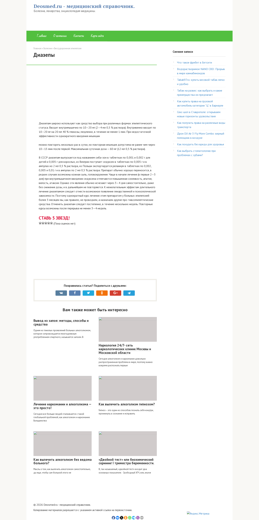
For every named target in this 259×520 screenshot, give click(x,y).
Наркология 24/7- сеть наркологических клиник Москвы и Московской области (125, 349)
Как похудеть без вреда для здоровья (200, 144)
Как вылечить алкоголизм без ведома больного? (62, 461)
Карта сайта (97, 36)
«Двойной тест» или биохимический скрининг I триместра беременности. (126, 461)
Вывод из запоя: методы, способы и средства (61, 322)
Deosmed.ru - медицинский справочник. (84, 6)
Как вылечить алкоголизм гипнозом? (127, 404)
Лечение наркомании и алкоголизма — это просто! (62, 406)
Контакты (79, 36)
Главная (41, 36)
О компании (60, 36)
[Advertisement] (98, 95)
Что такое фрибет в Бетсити (194, 62)
